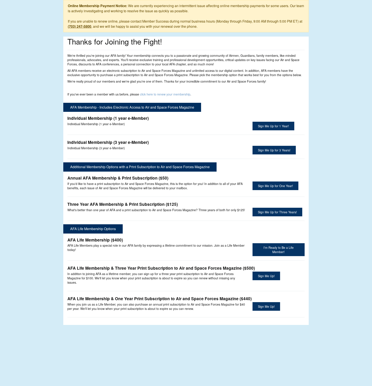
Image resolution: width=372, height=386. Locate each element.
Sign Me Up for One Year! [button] (275, 186)
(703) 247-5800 (79, 26)
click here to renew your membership (165, 94)
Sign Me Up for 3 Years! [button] (274, 150)
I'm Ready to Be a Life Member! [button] (279, 249)
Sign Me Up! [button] (266, 276)
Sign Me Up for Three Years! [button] (277, 212)
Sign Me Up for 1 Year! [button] (273, 126)
